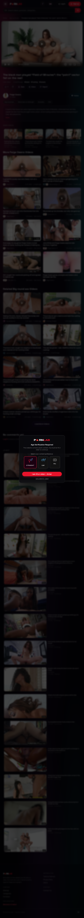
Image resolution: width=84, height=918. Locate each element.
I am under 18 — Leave (42, 479)
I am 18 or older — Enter (42, 474)
